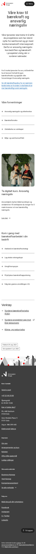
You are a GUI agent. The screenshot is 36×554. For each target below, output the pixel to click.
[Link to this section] (32, 111)
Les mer (5, 218)
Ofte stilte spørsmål (9, 456)
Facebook (5, 508)
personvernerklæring (8, 545)
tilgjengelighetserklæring (26, 545)
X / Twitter (6, 516)
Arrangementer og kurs (10, 448)
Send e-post (6, 390)
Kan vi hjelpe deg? (8, 407)
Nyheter (5, 452)
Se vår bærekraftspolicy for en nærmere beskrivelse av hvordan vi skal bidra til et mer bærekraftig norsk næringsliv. (17, 85)
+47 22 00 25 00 (8, 396)
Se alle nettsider (8, 488)
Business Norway (8, 475)
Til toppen (29, 531)
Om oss (5, 443)
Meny (31, 4)
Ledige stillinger (8, 460)
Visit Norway (6, 479)
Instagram (5, 512)
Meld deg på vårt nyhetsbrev (12, 502)
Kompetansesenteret (10, 483)
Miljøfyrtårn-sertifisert (11, 547)
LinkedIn (5, 520)
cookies (18, 543)
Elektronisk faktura (9, 429)
